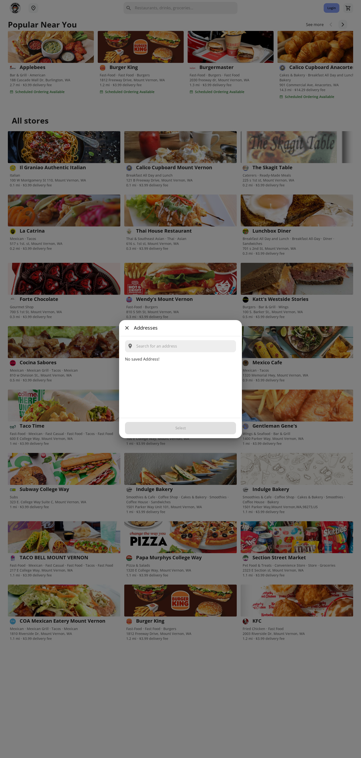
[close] (127, 328)
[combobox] (184, 346)
